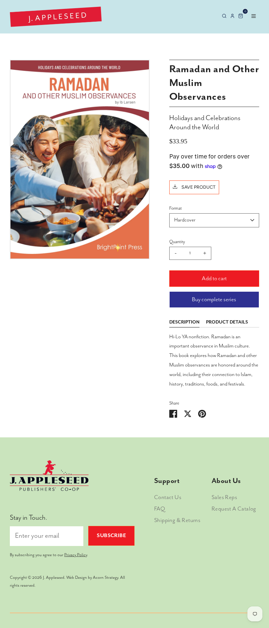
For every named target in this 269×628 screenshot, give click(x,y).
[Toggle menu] (252, 16)
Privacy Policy (75, 555)
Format (175, 208)
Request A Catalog (234, 509)
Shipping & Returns (177, 520)
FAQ (159, 509)
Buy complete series (214, 299)
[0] (241, 16)
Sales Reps (224, 497)
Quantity (177, 241)
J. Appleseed (53, 577)
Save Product (198, 187)
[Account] (232, 16)
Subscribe (111, 536)
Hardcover (185, 220)
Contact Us (167, 497)
